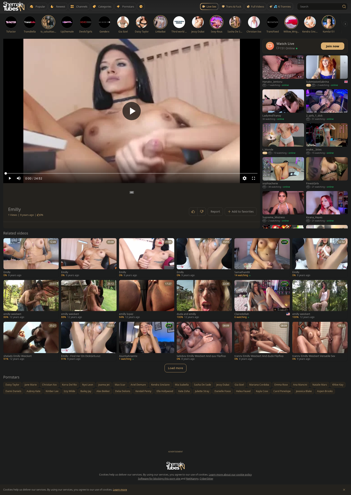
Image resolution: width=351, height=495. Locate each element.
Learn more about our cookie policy (230, 474)
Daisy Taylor (12, 384)
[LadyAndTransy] (283, 105)
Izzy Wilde (69, 391)
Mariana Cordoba (259, 384)
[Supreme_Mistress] (283, 207)
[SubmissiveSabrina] (327, 71)
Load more (175, 368)
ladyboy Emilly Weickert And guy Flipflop (201, 356)
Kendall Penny (143, 391)
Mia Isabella (182, 384)
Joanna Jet (103, 384)
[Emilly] (31, 258)
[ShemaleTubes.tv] (13, 6)
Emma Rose (281, 384)
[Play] (131, 111)
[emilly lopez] (146, 299)
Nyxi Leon (87, 384)
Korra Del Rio (69, 384)
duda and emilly (186, 314)
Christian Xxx (49, 384)
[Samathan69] (262, 258)
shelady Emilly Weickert (17, 356)
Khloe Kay (337, 384)
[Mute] (19, 178)
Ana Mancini (300, 384)
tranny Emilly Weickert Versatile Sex (313, 356)
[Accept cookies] (344, 489)
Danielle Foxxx (222, 391)
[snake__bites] (327, 139)
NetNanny (192, 478)
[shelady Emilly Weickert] (31, 341)
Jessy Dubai (222, 384)
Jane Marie (31, 384)
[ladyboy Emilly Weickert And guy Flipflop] (204, 341)
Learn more (120, 489)
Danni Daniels (13, 391)
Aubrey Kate (33, 391)
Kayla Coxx (262, 391)
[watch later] (8, 242)
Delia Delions (122, 391)
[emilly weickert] (31, 299)
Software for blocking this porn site (159, 478)
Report (215, 211)
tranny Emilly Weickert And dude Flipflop (259, 356)
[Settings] (244, 178)
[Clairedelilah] (262, 299)
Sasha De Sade (202, 384)
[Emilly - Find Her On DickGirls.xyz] (88, 341)
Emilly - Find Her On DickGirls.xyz (80, 356)
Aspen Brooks (325, 391)
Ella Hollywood (165, 391)
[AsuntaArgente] (146, 341)
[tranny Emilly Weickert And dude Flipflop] (262, 341)
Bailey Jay (85, 391)
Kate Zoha (184, 391)
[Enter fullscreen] (253, 178)
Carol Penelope (282, 391)
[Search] (344, 6)
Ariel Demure (138, 384)
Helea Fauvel (243, 391)
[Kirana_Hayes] (327, 207)
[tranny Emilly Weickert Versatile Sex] (320, 341)
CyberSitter (206, 478)
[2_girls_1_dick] (327, 105)
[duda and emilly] (204, 299)
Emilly (7, 272)
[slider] (132, 173)
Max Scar (120, 384)
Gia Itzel (239, 384)
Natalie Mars (319, 384)
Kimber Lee (52, 391)
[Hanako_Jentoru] (283, 71)
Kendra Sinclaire (160, 384)
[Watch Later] (141, 6)
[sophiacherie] (283, 173)
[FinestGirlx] (327, 173)
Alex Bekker (103, 391)
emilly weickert (12, 314)
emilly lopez (126, 314)
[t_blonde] (283, 139)
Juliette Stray (202, 391)
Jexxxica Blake (304, 391)
